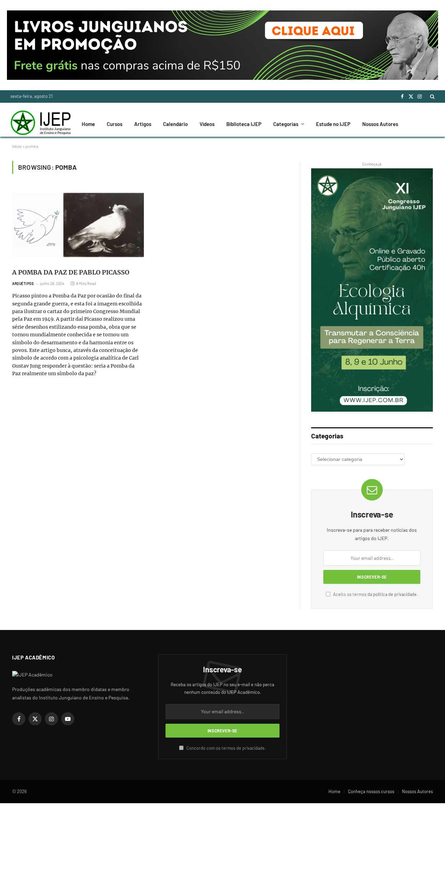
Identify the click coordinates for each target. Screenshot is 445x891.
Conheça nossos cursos (371, 791)
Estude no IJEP (333, 124)
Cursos (114, 124)
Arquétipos (23, 283)
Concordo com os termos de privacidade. (225, 748)
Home (88, 124)
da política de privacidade (391, 594)
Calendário (175, 124)
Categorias (285, 124)
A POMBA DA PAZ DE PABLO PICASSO (70, 272)
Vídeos (207, 124)
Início (17, 146)
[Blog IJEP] (40, 124)
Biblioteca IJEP (243, 124)
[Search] (432, 96)
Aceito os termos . (375, 594)
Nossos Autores (380, 124)
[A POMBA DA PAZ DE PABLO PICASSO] (78, 225)
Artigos (142, 124)
